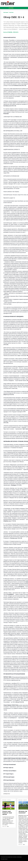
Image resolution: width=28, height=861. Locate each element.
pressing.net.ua (6, 793)
